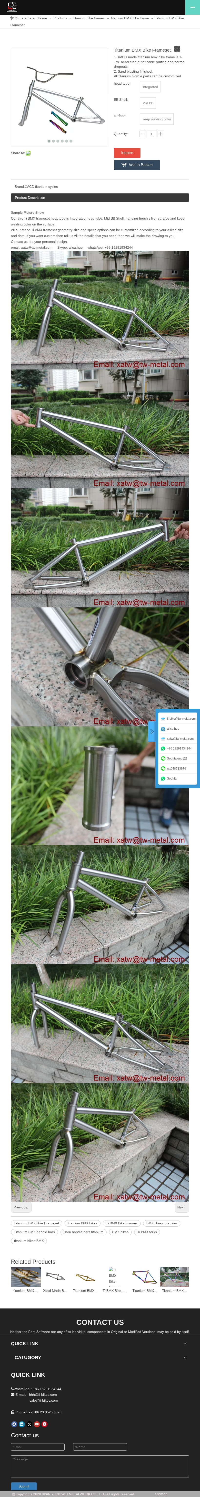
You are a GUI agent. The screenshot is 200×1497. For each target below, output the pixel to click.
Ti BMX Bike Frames (122, 1223)
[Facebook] (14, 1424)
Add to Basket (141, 165)
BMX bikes (120, 1232)
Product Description (30, 198)
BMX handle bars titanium (83, 1232)
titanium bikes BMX (29, 1241)
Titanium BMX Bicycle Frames (85, 1291)
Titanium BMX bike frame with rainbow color (144, 1291)
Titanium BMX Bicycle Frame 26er (174, 1291)
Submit (24, 1486)
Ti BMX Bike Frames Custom (115, 1291)
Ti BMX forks (147, 1232)
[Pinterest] (44, 1424)
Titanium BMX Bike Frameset (36, 1223)
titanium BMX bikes (82, 1223)
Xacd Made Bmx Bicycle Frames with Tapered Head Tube (55, 1291)
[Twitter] (29, 1424)
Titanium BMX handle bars (34, 1232)
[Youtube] (37, 1424)
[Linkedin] (22, 1424)
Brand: (20, 187)
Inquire (127, 153)
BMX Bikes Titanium (161, 1223)
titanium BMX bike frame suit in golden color (25, 1291)
